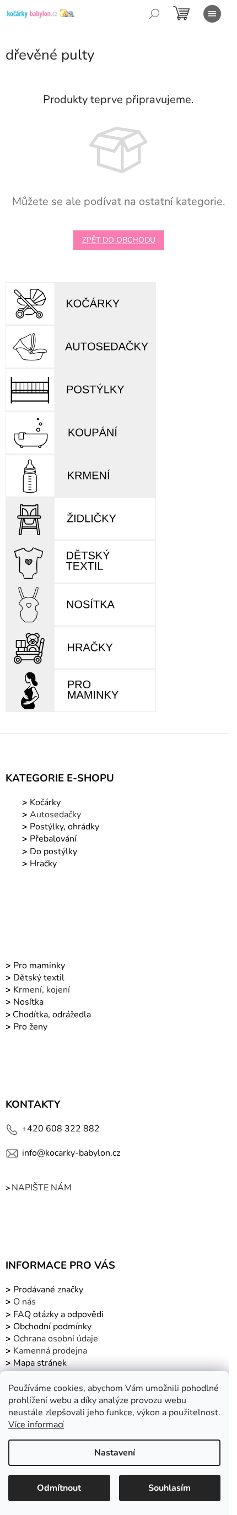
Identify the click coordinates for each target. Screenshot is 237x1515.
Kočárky (44, 802)
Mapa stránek (40, 1363)
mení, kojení (40, 990)
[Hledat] (154, 14)
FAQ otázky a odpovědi (57, 1314)
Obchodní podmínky (52, 1326)
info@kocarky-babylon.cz (71, 1153)
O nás (24, 1302)
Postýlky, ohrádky (63, 827)
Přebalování (53, 839)
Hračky (43, 864)
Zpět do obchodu (118, 240)
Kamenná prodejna (50, 1351)
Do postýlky (53, 851)
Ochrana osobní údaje (55, 1339)
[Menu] (212, 14)
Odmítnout (59, 1488)
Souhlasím (169, 1488)
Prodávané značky (47, 1290)
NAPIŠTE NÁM (42, 1188)
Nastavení (114, 1453)
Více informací (36, 1425)
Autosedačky (55, 814)
